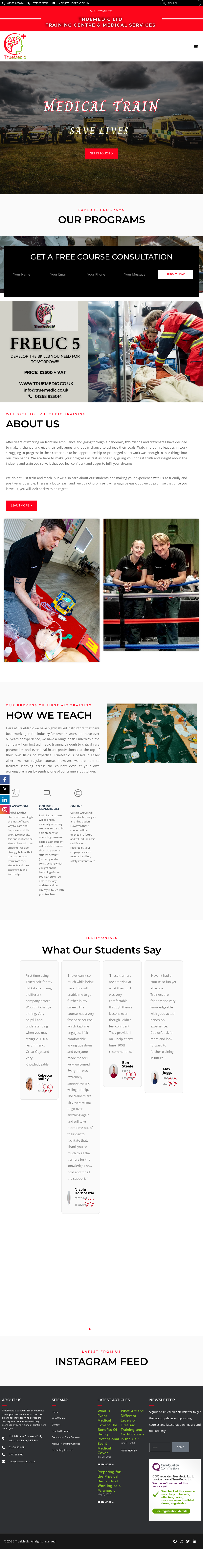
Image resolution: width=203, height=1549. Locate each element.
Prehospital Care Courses (66, 1437)
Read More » (106, 1464)
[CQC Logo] (165, 1470)
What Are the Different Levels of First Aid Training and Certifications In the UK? (132, 1425)
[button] (195, 46)
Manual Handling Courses (66, 1443)
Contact (56, 1424)
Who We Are (58, 1418)
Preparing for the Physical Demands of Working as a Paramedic (109, 1481)
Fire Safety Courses (62, 1450)
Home (55, 1412)
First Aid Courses (61, 1431)
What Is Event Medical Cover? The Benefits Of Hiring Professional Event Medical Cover (108, 1432)
